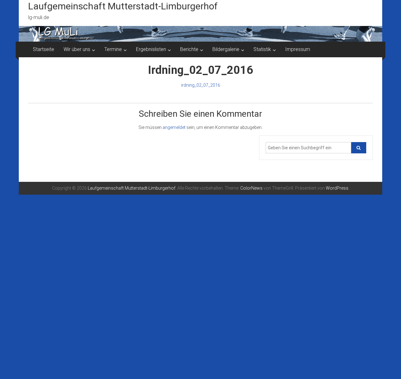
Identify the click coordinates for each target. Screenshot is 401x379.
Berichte (189, 49)
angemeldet (174, 127)
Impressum (297, 49)
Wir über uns (77, 49)
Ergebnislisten (151, 49)
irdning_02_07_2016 (200, 85)
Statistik (262, 49)
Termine (113, 49)
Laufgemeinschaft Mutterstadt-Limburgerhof (123, 6)
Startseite (43, 49)
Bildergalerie (225, 49)
